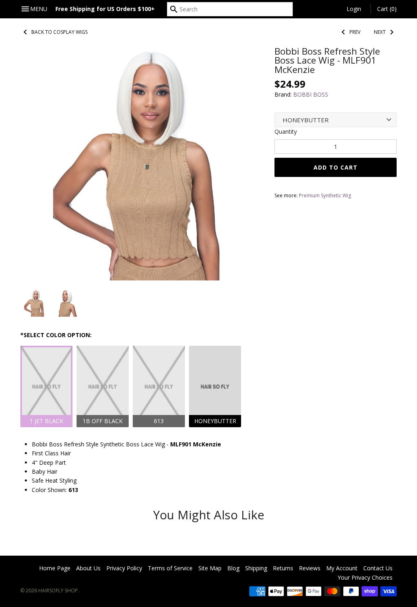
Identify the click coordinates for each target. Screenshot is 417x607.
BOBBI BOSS (310, 94)
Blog (233, 568)
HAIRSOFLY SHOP (58, 590)
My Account (342, 568)
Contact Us (378, 568)
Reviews (309, 568)
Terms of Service (170, 568)
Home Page (54, 568)
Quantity (285, 131)
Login (354, 9)
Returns (283, 568)
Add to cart (336, 167)
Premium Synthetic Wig (325, 195)
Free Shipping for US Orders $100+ (105, 9)
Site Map (210, 568)
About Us (88, 568)
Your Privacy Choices (365, 577)
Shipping (256, 568)
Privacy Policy (124, 568)
